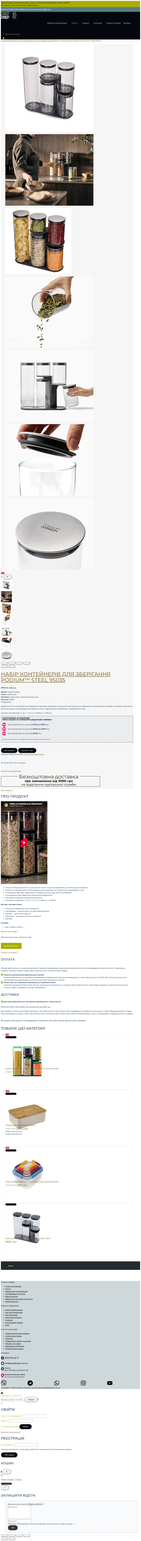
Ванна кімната (11, 1296)
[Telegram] (30, 1383)
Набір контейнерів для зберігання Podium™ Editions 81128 (31, 1068)
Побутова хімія (11, 1301)
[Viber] (3, 1383)
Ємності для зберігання (41, 41)
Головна (4, 41)
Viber (15, 763)
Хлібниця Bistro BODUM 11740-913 (20, 1125)
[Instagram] (83, 1383)
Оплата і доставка (9, 952)
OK (12, 1528)
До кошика (9, 750)
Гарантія (9, 1339)
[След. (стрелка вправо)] (11, 666)
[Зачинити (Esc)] (26, 1535)
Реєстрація (9, 1455)
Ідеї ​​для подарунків (13, 1312)
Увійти (25, 1427)
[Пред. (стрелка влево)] (4, 666)
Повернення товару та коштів (18, 1341)
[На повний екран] (11, 1535)
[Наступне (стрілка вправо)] (11, 1538)
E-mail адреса (7, 1445)
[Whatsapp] (56, 1383)
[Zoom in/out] (26, 663)
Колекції (9, 1320)
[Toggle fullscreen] (19, 663)
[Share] (11, 663)
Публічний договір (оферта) (17, 1333)
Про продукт (6, 790)
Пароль (5, 1421)
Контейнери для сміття (15, 1294)
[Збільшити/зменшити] (4, 1535)
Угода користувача (13, 1336)
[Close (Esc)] (4, 663)
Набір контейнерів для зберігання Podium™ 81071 (27, 1238)
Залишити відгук (11, 946)
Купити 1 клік (27, 750)
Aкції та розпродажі (13, 1310)
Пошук (31, 1399)
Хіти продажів (11, 1315)
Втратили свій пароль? (11, 1432)
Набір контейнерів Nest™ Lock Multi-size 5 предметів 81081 (31, 1182)
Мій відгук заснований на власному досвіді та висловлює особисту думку (40, 1524)
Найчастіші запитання (14, 1346)
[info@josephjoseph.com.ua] (2, 1363)
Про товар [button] (11, 1037)
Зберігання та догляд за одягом (19, 1299)
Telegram (22, 763)
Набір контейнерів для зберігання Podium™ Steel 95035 (55, 677)
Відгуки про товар (9, 931)
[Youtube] (110, 1383)
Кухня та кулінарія (13, 1286)
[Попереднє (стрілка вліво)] (4, 1538)
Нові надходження (13, 1317)
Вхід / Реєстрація (12, 34)
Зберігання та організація (20, 41)
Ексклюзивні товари (14, 1323)
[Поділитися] (19, 1535)
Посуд (8, 1289)
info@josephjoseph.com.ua (16, 1363)
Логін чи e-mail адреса (11, 1416)
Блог (7, 1325)
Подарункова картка (14, 1349)
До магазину (6, 1484)
